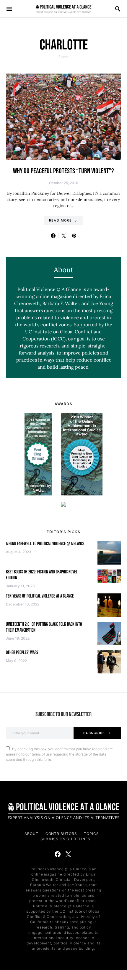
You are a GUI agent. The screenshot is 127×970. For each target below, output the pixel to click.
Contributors (61, 833)
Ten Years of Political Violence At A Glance (40, 596)
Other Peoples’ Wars (22, 652)
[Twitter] (68, 854)
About (31, 833)
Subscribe (94, 733)
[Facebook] (58, 854)
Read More (60, 220)
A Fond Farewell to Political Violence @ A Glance (45, 544)
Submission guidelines (65, 839)
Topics (91, 833)
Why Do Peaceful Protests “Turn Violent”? (63, 171)
